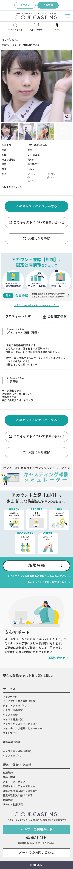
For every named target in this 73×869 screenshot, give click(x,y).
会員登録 (48, 5)
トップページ (10, 696)
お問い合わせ (36, 29)
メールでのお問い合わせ (36, 852)
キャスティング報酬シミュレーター (23, 728)
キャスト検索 (10, 715)
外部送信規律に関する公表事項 (20, 791)
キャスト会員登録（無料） (18, 751)
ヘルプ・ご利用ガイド (36, 829)
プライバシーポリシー (15, 782)
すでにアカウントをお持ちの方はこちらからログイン (37, 576)
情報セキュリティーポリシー (19, 786)
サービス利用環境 (13, 804)
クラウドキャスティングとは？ (20, 724)
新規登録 (36, 565)
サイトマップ (10, 733)
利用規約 (8, 772)
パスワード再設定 (13, 710)
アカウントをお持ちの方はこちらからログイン (36, 305)
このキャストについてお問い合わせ (38, 222)
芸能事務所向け (11, 742)
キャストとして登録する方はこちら (47, 582)
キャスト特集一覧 (13, 719)
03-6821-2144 (36, 838)
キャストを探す (15, 29)
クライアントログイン (15, 705)
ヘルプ (58, 29)
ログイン (25, 5)
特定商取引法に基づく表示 (18, 795)
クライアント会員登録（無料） (20, 701)
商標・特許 (9, 777)
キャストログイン (13, 756)
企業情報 (8, 800)
